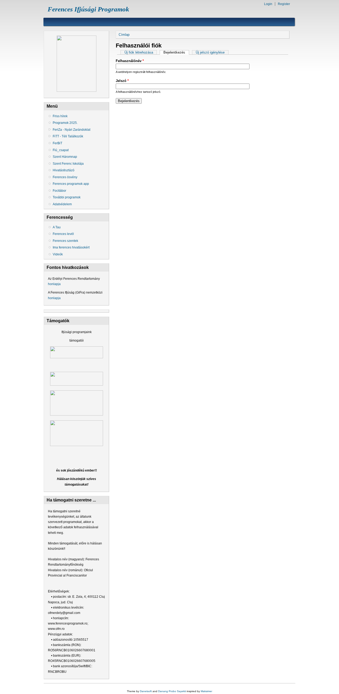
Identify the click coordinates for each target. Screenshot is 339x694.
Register (284, 4)
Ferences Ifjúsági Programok (88, 9)
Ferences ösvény (65, 177)
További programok (67, 197)
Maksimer (206, 691)
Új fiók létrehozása (138, 52)
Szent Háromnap (65, 157)
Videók (58, 254)
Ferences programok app (71, 184)
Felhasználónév (130, 61)
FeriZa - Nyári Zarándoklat (71, 130)
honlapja (54, 284)
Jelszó (122, 81)
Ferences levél (63, 234)
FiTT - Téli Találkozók (68, 136)
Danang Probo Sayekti (172, 691)
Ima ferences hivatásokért (71, 247)
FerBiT (57, 143)
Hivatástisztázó (63, 170)
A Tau (57, 227)
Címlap (124, 35)
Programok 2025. (65, 123)
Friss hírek (60, 116)
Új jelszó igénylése (210, 52)
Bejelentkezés (176, 52)
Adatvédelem (62, 204)
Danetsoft (146, 691)
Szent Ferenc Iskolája (68, 163)
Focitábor (59, 191)
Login (268, 4)
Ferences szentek (65, 241)
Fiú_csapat (61, 150)
